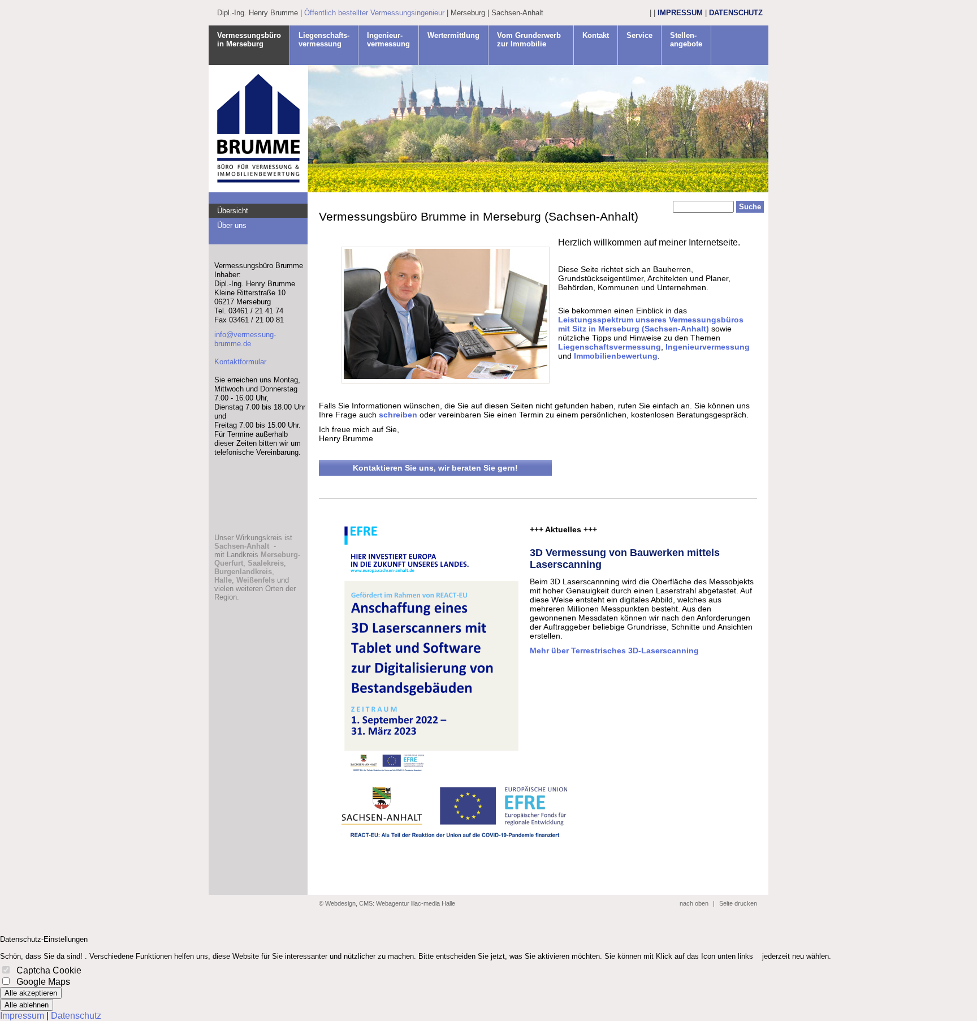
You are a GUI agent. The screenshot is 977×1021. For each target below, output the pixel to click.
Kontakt (595, 35)
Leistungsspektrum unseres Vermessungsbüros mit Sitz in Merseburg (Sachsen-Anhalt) (650, 324)
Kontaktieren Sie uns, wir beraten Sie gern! (435, 467)
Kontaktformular (240, 361)
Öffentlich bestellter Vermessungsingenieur (374, 12)
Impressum (680, 12)
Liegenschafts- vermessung (324, 39)
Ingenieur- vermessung (388, 39)
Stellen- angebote (686, 39)
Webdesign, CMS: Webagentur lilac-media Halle (390, 903)
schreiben (398, 414)
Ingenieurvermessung (707, 346)
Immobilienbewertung (616, 355)
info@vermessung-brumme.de (245, 339)
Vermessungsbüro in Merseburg (249, 39)
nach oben (694, 903)
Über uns (232, 225)
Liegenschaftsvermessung (609, 346)
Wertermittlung (453, 35)
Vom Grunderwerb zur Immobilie (529, 39)
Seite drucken (738, 903)
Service (639, 35)
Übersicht (232, 210)
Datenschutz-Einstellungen (44, 939)
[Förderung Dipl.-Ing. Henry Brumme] (431, 772)
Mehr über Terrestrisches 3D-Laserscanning (614, 650)
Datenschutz (736, 12)
